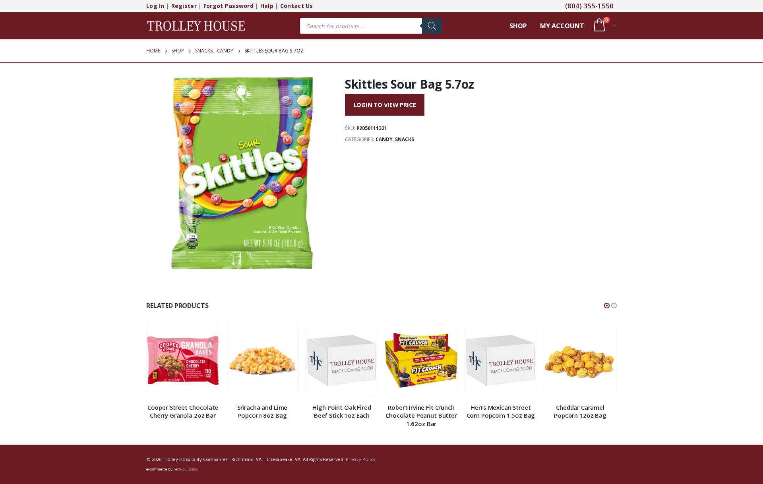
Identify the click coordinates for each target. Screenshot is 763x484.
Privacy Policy (361, 459)
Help (266, 6)
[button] (606, 305)
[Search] (432, 26)
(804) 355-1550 (589, 5)
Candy (384, 139)
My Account (562, 25)
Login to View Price (385, 104)
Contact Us (296, 6)
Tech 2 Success (185, 469)
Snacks (404, 139)
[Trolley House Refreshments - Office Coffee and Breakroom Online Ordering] (196, 26)
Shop (518, 25)
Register (184, 6)
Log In (155, 6)
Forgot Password (228, 6)
